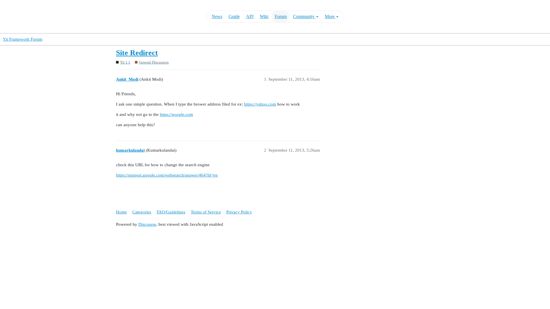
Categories (141, 212)
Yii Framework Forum (22, 39)
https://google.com (176, 114)
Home (121, 212)
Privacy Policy (239, 212)
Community (304, 16)
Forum (281, 16)
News (217, 16)
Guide (234, 16)
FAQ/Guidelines (171, 212)
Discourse (147, 224)
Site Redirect (137, 53)
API (250, 16)
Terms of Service (206, 212)
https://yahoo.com (260, 104)
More (330, 16)
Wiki (264, 16)
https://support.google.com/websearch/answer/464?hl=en (167, 175)
